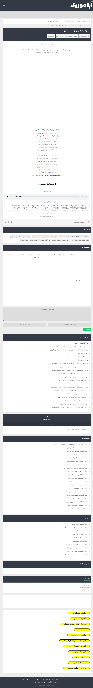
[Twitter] (6, 222)
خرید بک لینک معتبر (85, 590)
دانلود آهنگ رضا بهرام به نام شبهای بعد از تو (77, 544)
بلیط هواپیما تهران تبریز (76, 668)
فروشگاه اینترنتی (79, 652)
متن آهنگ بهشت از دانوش (81, 343)
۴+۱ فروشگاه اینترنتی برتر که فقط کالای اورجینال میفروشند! (72, 397)
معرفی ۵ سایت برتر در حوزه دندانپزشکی (77, 393)
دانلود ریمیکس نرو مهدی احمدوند (60, 240)
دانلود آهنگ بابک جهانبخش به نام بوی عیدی (77, 451)
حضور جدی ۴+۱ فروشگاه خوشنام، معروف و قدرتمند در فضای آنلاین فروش (68, 363)
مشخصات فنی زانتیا (83, 353)
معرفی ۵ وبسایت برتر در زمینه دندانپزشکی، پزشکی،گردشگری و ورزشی (69, 370)
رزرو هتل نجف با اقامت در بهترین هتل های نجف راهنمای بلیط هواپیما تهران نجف (67, 350)
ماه (47, 424)
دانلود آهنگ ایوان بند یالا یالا (81, 537)
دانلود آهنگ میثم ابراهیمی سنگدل (79, 524)
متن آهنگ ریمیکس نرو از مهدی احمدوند (40, 240)
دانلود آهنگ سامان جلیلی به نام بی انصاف (77, 505)
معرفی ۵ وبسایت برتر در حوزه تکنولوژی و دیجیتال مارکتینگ (73, 380)
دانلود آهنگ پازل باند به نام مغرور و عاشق (77, 502)
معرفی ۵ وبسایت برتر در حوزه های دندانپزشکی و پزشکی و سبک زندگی (69, 387)
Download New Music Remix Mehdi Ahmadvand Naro (74, 236)
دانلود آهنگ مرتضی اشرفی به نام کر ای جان (76, 491)
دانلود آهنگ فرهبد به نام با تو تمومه (79, 485)
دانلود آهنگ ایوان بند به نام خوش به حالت (77, 551)
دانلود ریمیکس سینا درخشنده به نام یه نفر (77, 464)
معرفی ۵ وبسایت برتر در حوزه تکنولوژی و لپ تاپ (75, 383)
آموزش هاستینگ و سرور (76, 646)
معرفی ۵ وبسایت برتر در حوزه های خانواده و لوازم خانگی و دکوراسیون (69, 373)
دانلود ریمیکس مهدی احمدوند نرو (77, 31)
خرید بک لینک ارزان (85, 585)
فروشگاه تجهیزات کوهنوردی (74, 641)
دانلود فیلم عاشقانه (85, 587)
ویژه (66, 36)
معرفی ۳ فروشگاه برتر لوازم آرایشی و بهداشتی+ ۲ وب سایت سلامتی (70, 400)
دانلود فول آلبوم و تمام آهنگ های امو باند (77, 508)
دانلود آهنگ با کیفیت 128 (46, 184)
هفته (51, 424)
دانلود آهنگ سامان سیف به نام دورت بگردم (77, 447)
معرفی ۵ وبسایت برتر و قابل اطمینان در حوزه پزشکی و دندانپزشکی (70, 390)
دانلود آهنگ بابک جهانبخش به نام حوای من (77, 474)
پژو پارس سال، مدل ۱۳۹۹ (81, 360)
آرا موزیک (78, 21)
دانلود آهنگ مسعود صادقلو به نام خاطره (77, 461)
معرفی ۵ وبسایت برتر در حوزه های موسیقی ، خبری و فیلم (73, 366)
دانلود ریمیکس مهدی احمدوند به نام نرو (20, 236)
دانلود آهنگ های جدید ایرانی (46, 685)
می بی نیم (82, 630)
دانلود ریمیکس (70, 21)
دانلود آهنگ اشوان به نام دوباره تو (79, 458)
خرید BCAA (81, 657)
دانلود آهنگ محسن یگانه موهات (80, 534)
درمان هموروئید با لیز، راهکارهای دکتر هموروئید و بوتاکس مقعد (72, 346)
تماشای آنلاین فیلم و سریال (75, 624)
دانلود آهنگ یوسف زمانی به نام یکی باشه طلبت (76, 554)
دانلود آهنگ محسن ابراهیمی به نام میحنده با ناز (76, 468)
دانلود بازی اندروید (78, 635)
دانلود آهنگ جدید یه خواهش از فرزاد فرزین (77, 488)
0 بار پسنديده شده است (81, 222)
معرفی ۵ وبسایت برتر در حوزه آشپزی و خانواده (76, 377)
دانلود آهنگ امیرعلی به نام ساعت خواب (77, 478)
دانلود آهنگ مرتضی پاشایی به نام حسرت (77, 495)
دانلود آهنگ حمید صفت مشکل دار (79, 541)
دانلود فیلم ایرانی (79, 613)
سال (43, 424)
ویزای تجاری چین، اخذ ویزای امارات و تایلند (77, 356)
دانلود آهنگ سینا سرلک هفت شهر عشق (78, 531)
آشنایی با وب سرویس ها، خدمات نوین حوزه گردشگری (74, 454)
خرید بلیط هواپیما (79, 663)
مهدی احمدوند (24, 240)
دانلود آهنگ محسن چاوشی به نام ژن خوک (77, 548)
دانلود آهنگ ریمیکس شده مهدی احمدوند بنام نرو (45, 236)
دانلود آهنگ (69, 49)
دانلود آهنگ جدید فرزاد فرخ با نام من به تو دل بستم (75, 527)
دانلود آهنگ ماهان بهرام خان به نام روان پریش (76, 471)
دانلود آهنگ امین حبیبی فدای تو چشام (78, 481)
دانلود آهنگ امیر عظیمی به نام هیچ (79, 498)
